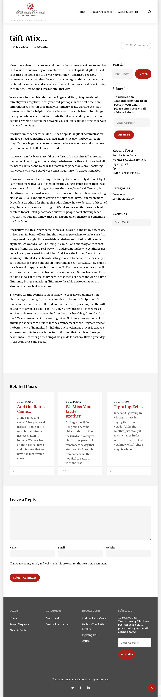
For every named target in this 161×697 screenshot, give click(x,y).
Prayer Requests (19, 624)
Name (14, 547)
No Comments (138, 45)
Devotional (41, 46)
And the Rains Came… (125, 155)
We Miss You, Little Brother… (129, 159)
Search (143, 74)
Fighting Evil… (121, 164)
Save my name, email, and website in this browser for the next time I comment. (60, 563)
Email (62, 547)
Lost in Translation (123, 198)
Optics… (117, 168)
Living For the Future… (126, 172)
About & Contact (19, 630)
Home (13, 618)
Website (110, 547)
